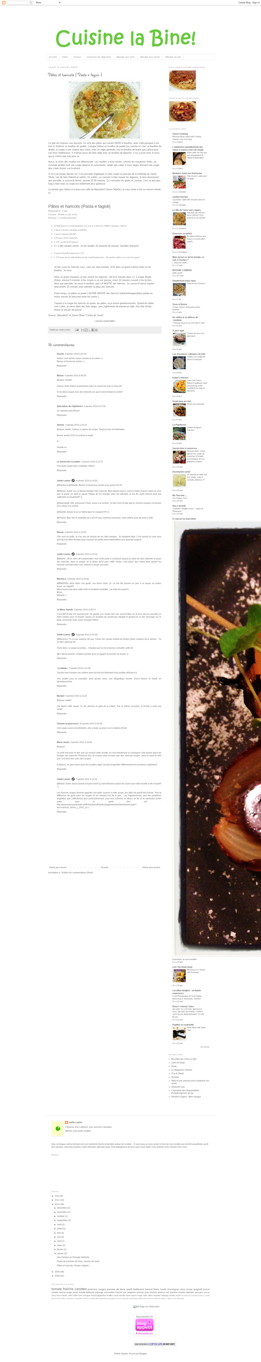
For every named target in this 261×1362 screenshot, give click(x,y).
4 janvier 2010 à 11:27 (92, 461)
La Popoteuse (179, 425)
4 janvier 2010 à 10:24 (76, 425)
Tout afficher (205, 1047)
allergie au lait (173, 56)
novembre (62, 1212)
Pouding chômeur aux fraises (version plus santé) (196, 239)
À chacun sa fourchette (184, 519)
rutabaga (164, 1295)
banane (195, 1295)
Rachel (60, 354)
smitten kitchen (180, 197)
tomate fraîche (62, 1289)
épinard (190, 1292)
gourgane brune (114, 1298)
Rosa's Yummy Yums (183, 1006)
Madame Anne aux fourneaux (187, 173)
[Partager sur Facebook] (93, 330)
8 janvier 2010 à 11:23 (76, 696)
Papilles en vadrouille (183, 1025)
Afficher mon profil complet (78, 1131)
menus (77, 56)
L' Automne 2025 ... (180, 263)
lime (144, 1298)
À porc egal (178, 330)
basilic (163, 1289)
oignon (164, 1298)
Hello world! (177, 273)
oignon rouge (136, 1295)
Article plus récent (57, 867)
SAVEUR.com (178, 1087)
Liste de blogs (178, 1062)
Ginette (60, 425)
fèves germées (102, 1298)
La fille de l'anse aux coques (186, 210)
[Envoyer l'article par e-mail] (77, 330)
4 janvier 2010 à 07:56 (95, 406)
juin (59, 1233)
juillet (60, 1228)
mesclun (157, 1298)
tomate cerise (175, 1295)
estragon (86, 1295)
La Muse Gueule (65, 609)
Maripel (60, 696)
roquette (156, 1295)
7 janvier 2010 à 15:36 (80, 668)
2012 (57, 1196)
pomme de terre (116, 1289)
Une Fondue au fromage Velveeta (73, 1257)
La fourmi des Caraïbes (68, 461)
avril (59, 1241)
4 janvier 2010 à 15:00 (75, 532)
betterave (138, 1289)
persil (75, 1292)
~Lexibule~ (62, 668)
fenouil (94, 1295)
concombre (109, 1292)
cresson (86, 1298)
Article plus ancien (151, 867)
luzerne (150, 1298)
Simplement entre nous (184, 281)
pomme (173, 1292)
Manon (60, 375)
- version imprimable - (105, 321)
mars (59, 1245)
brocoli (54, 1298)
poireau (140, 1292)
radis (145, 1295)
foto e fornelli (179, 506)
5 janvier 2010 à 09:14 (85, 609)
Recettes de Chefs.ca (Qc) (184, 1059)
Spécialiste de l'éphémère (70, 406)
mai (59, 1237)
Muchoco (61, 579)
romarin (182, 1292)
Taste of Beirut (179, 304)
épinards (180, 1298)
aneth (129, 1289)
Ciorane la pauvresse (67, 723)
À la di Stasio (177, 1073)
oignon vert (171, 1298)
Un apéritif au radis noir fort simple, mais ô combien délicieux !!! (197, 477)
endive (92, 1298)
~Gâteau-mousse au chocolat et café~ (188, 323)
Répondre (62, 366)
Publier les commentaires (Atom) (77, 872)
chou (53, 1295)
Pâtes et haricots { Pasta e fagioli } (73, 1265)
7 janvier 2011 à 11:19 (86, 779)
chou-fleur (61, 1298)
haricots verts (127, 1298)
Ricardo (175, 1077)
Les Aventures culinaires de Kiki (188, 354)
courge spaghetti (194, 1289)
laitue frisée (138, 1298)
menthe (122, 1295)
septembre (62, 1220)
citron (182, 1289)
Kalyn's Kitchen (180, 377)
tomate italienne (86, 1292)
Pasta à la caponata (195, 404)
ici (49, 192)
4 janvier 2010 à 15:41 (86, 554)
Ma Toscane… (179, 495)
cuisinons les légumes (98, 56)
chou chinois (61, 1295)
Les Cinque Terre (179, 498)
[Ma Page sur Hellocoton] (146, 1306)
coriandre (70, 1298)
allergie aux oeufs (150, 56)
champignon (173, 1289)
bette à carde (204, 1295)
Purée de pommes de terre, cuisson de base (78, 1261)
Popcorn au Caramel (196, 283)
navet (128, 1295)
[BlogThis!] (86, 330)
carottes (81, 1289)
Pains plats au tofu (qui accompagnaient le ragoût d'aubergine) (197, 155)
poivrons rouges (97, 1289)
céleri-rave (77, 1295)
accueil (53, 56)
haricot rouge (65, 1292)
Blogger (143, 1353)
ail (182, 1295)
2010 (57, 1204)
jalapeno (131, 1292)
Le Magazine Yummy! (181, 1070)
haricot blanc (152, 1289)
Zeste (174, 1066)
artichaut (187, 1295)
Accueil (104, 867)
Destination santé (181, 472)
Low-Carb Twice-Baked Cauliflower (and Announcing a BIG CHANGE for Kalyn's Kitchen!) (197, 385)
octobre (61, 1216)
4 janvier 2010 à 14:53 (86, 480)
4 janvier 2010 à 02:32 (76, 354)
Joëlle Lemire (63, 480)
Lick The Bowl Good (182, 967)
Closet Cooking (180, 134)
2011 (57, 1200)
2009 (57, 1272)
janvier (60, 1253)
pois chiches (151, 1292)
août (59, 1224)
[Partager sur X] (89, 330)
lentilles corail (112, 1295)
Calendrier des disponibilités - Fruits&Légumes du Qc (185, 1091)
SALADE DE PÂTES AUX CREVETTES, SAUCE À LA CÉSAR (196, 215)
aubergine (198, 1292)
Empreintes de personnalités (184, 959)
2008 (57, 1276)
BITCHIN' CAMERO (182, 270)
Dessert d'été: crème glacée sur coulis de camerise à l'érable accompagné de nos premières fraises (196, 456)
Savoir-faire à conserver (184, 448)
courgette (78, 1298)
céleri (70, 1295)
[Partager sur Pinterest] (96, 330)
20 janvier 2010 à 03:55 (91, 723)
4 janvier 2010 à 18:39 (78, 579)
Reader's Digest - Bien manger (186, 1096)
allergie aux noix (125, 56)
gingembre (101, 1295)
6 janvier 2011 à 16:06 (81, 742)
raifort (150, 1295)
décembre (62, 1208)
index (65, 56)
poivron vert (163, 1292)
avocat (207, 1292)
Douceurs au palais (182, 233)
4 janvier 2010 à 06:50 (75, 375)
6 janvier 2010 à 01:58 (86, 634)
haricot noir (120, 1292)
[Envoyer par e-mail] (83, 330)
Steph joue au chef (181, 401)
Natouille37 (62, 315)
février (60, 1249)
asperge (99, 1292)
